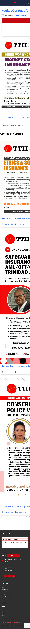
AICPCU (3, 613)
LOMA (3, 616)
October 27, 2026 (8, 224)
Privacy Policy (17, 622)
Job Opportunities (6, 594)
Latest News (5, 589)
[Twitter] (9, 576)
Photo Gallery (5, 596)
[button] (27, 3)
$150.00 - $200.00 (21, 224)
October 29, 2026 (8, 372)
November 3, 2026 (8, 512)
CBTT (3, 609)
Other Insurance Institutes (8, 618)
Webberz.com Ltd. (6, 627)
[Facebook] (5, 576)
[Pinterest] (13, 576)
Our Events (4, 592)
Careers (4, 587)
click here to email (21, 15)
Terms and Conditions (7, 622)
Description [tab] (10, 117)
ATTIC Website (5, 607)
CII (2, 611)
